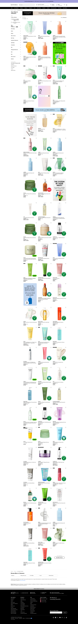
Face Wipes (12, 67)
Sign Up (65, 612)
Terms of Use (16, 618)
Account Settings (23, 604)
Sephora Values (13, 602)
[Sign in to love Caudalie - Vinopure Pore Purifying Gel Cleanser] (51, 138)
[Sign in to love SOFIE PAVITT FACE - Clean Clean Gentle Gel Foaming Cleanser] (51, 263)
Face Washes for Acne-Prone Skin (51, 584)
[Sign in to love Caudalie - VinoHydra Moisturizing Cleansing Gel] (51, 347)
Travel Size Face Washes (27, 584)
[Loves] (64, 4)
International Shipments (33, 604)
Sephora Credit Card (23, 599)
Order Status (22, 602)
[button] (15, 27)
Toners (12, 68)
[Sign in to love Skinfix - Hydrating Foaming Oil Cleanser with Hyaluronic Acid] (65, 427)
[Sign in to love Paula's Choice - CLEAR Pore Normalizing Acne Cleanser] (36, 548)
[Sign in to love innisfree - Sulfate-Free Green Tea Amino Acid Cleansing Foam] (36, 307)
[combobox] (27, 5)
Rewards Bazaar (23, 609)
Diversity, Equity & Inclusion (14, 609)
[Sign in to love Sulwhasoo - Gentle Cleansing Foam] (51, 114)
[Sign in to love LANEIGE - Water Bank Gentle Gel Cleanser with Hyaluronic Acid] (65, 138)
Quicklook (30, 33)
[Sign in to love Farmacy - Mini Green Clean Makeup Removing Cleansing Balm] (51, 427)
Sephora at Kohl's (32, 608)
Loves (21, 610)
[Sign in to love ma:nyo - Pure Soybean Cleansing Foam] (36, 427)
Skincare (12, 10)
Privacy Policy (12, 618)
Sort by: (63, 17)
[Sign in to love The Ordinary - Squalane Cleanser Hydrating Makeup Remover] (36, 468)
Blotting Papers (13, 70)
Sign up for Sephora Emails (54, 610)
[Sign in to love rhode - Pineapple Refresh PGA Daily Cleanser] (51, 158)
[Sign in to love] (65, 21)
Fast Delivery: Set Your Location (17, 23)
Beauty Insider (22, 598)
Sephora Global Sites (13, 608)
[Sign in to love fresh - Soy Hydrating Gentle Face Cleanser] (36, 203)
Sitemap (24, 618)
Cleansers (15, 10)
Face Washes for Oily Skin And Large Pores (20, 585)
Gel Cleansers (22, 584)
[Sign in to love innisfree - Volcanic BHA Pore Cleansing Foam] (65, 347)
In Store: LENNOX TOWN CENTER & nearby (16, 20)
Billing (31, 603)
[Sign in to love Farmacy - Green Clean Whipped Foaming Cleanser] (51, 387)
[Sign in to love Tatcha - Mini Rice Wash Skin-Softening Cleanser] (65, 243)
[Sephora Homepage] (14, 5)
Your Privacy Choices (28, 618)
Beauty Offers (22, 608)
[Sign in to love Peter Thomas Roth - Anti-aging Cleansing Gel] (36, 508)
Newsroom (12, 599)
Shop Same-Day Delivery (24, 613)
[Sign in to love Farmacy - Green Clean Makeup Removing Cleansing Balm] (36, 223)
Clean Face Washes (59, 584)
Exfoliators (12, 64)
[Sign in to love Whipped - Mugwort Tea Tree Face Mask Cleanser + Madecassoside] (65, 528)
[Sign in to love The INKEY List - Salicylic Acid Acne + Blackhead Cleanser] (65, 223)
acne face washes (22, 580)
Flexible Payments (32, 610)
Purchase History (23, 603)
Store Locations (32, 609)
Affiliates (12, 604)
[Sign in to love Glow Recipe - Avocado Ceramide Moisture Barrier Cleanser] (51, 367)
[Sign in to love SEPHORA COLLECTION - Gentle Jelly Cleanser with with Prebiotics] (51, 468)
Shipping (31, 602)
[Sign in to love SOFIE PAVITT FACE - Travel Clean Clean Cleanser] (51, 488)
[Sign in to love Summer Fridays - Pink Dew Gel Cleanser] (51, 528)
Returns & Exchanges (33, 599)
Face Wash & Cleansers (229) (15, 63)
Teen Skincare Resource (33, 613)
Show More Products (59, 557)
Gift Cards (12, 607)
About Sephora (13, 598)
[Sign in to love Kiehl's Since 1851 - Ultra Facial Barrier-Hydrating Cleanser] (51, 243)
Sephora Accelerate (13, 610)
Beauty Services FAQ (32, 607)
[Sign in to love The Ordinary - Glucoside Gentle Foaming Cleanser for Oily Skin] (51, 66)
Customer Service (32, 598)
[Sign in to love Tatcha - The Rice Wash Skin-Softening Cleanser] (51, 21)
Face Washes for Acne (42, 584)
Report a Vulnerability (13, 613)
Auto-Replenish (22, 607)
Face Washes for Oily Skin (35, 584)
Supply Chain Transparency (14, 603)
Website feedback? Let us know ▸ (39, 588)
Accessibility (20, 618)
